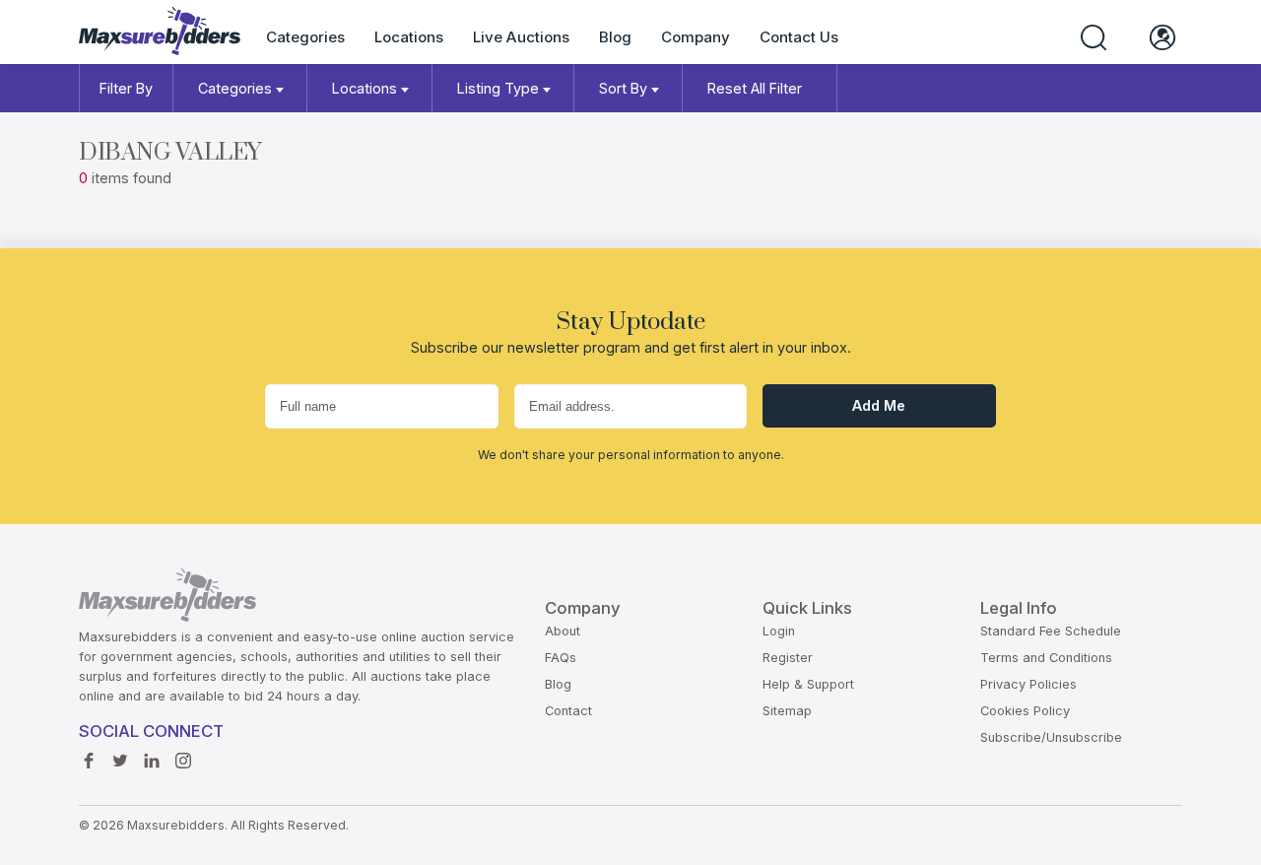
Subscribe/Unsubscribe (1051, 737)
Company (695, 37)
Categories (305, 37)
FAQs (560, 657)
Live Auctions (521, 37)
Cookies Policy (1025, 710)
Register (788, 657)
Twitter (125, 761)
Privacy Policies (1028, 684)
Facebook (93, 761)
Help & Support (808, 684)
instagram (188, 761)
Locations (408, 37)
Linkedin (156, 761)
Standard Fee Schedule (1050, 631)
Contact (568, 710)
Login (779, 631)
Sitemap (787, 710)
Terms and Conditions (1046, 657)
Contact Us (799, 37)
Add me (878, 405)
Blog (615, 37)
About (562, 631)
